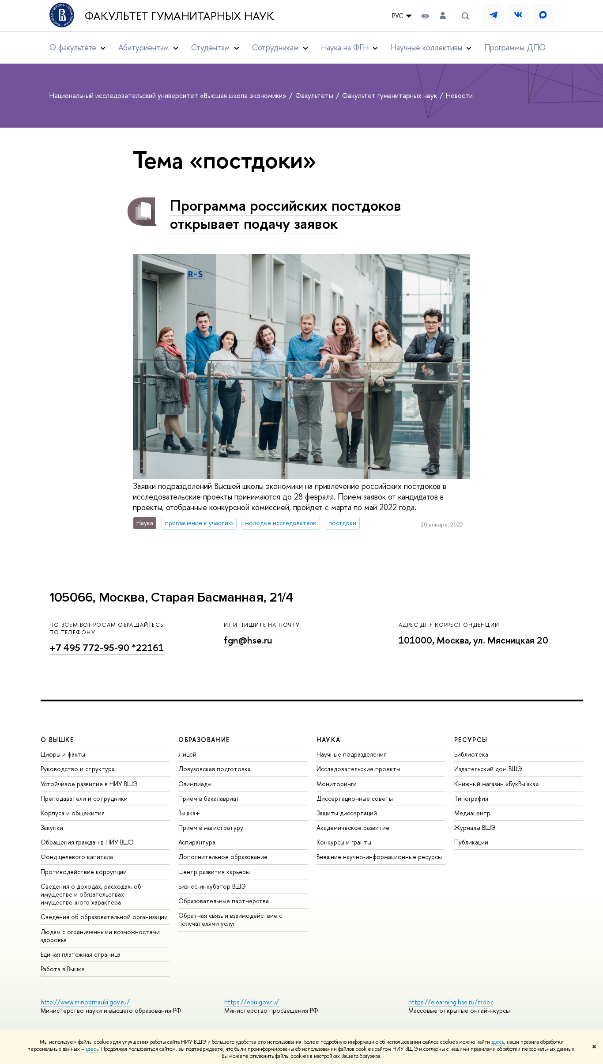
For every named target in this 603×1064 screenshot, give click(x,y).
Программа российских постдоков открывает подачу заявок (285, 214)
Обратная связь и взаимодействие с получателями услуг (230, 919)
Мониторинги (337, 784)
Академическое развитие (353, 827)
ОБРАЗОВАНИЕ (204, 739)
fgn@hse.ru (248, 640)
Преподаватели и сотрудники (84, 798)
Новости (459, 95)
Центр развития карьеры (214, 871)
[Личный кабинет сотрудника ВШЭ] (442, 16)
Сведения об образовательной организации (104, 917)
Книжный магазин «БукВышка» (496, 784)
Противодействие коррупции (84, 871)
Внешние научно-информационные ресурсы (379, 856)
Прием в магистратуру (210, 827)
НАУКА (329, 739)
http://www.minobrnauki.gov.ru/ (85, 1002)
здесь (497, 1041)
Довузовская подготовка (214, 769)
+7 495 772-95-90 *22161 (106, 647)
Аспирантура (196, 842)
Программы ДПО (515, 47)
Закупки (52, 827)
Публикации (471, 842)
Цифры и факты (63, 754)
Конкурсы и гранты (344, 842)
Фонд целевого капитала (77, 856)
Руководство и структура (78, 769)
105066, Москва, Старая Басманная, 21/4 (171, 597)
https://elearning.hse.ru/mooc (451, 1002)
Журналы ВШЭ (475, 827)
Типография (471, 798)
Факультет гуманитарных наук (179, 16)
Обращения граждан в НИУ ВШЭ (87, 842)
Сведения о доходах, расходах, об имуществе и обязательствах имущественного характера (91, 894)
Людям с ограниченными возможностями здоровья (100, 936)
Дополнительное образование (223, 856)
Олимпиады (194, 784)
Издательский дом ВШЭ (488, 769)
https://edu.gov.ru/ (251, 1002)
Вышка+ (189, 813)
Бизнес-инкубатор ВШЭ (212, 886)
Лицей (187, 754)
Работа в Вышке (63, 969)
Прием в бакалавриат (209, 798)
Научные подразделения (352, 754)
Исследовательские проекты (358, 769)
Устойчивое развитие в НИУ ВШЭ (89, 784)
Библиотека (471, 754)
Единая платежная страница (81, 954)
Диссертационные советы (355, 798)
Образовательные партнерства (223, 901)
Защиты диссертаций (347, 813)
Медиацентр (472, 813)
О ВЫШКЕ (57, 739)
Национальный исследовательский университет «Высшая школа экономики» (168, 95)
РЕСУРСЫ (471, 739)
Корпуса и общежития (73, 813)
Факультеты (315, 95)
